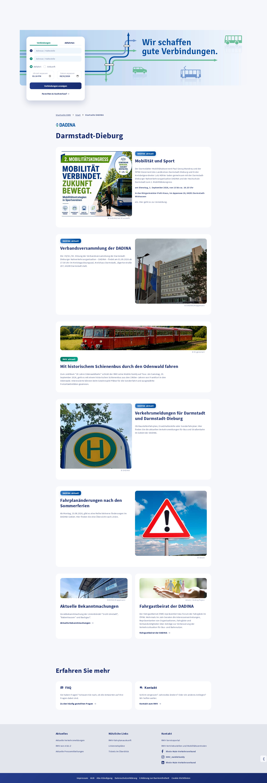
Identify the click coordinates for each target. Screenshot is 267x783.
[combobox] (57, 51)
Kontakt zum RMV (148, 703)
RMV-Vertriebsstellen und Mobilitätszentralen (184, 745)
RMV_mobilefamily (175, 757)
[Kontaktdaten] (263, 759)
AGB (92, 778)
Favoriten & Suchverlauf (54, 93)
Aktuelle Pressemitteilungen (70, 751)
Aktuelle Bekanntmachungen (75, 622)
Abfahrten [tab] (69, 42)
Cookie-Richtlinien (181, 778)
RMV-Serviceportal (170, 740)
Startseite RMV (63, 115)
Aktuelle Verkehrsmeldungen (70, 740)
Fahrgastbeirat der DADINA (153, 632)
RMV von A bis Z (63, 745)
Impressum (82, 778)
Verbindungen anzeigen (55, 86)
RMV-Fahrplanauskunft (120, 740)
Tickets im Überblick (119, 751)
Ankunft (51, 66)
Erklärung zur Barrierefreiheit (154, 778)
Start (78, 115)
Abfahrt (37, 66)
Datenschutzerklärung (126, 778)
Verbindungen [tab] (43, 42)
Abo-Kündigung (104, 778)
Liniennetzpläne (117, 745)
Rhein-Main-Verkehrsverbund (181, 751)
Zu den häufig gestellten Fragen (76, 703)
